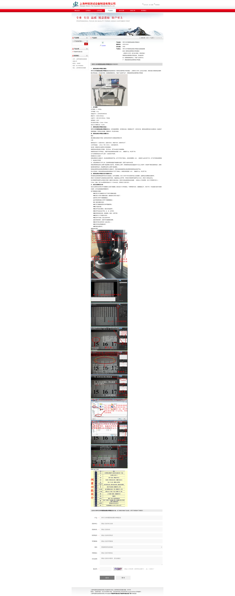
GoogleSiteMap (131, 591)
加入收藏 (151, 4)
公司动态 (99, 10)
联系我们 (157, 4)
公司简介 (88, 10)
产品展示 (110, 10)
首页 (147, 37)
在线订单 (132, 10)
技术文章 (121, 10)
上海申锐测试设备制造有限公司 (96, 4)
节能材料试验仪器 (78, 51)
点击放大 (104, 45)
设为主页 (146, 4)
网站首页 (77, 10)
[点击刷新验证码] (117, 568)
